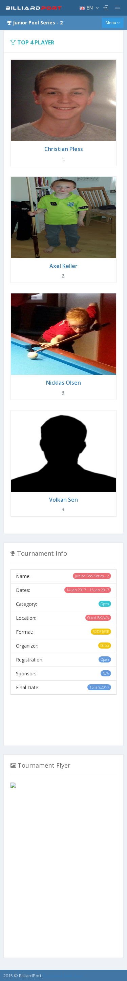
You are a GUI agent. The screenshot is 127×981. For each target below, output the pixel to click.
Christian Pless (63, 149)
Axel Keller (63, 266)
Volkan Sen (63, 499)
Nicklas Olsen (63, 382)
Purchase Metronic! (63, 976)
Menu (111, 22)
